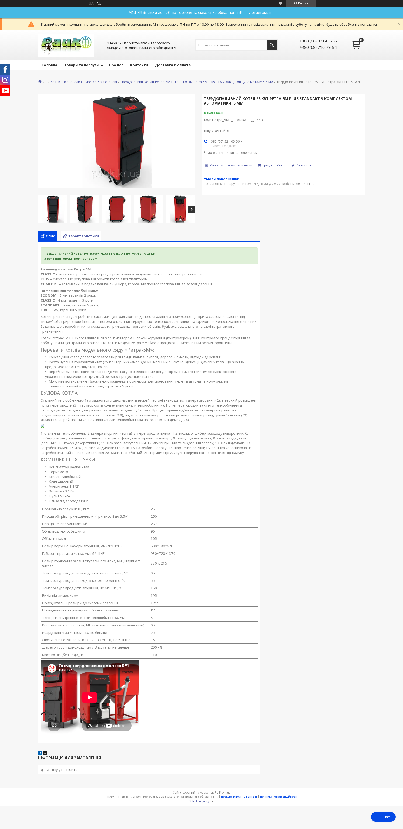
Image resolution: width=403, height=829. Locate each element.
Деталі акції (260, 12)
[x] (45, 753)
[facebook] (40, 753)
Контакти (139, 65)
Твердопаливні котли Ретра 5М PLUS (149, 82)
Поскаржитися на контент (239, 797)
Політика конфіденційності (278, 797)
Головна (49, 65)
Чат (386, 817)
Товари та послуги (81, 65)
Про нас (116, 65)
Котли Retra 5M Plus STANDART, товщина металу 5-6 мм (228, 82)
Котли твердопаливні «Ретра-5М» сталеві (83, 82)
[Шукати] (272, 45)
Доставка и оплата (173, 65)
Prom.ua (224, 792)
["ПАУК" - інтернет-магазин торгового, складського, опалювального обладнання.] (66, 45)
